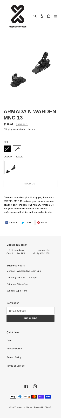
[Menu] (55, 15)
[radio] (7, 148)
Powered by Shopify (43, 407)
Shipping (8, 129)
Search (10, 340)
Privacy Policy (14, 348)
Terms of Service (16, 365)
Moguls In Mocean (25, 407)
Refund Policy (14, 357)
